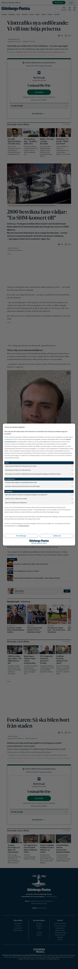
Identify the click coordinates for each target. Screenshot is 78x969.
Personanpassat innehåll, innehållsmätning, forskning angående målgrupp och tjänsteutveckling (32, 474)
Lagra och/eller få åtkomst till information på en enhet (20, 466)
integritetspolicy (24, 526)
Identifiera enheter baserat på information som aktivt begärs (22, 486)
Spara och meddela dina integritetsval (16, 502)
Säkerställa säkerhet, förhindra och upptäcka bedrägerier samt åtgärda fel (26, 495)
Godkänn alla (57, 536)
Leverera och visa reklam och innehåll (16, 498)
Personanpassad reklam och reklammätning (17, 470)
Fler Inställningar (21, 536)
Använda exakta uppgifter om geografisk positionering (21, 482)
